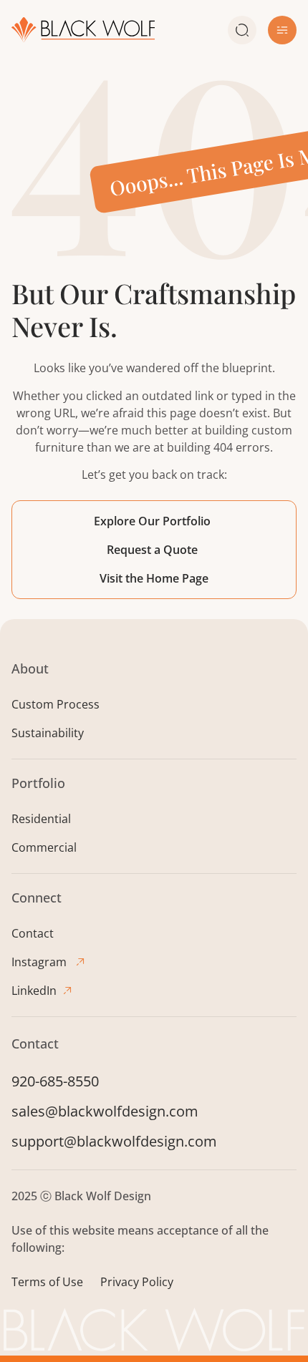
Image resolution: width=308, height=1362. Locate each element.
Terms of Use (47, 1282)
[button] (282, 30)
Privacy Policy (136, 1282)
